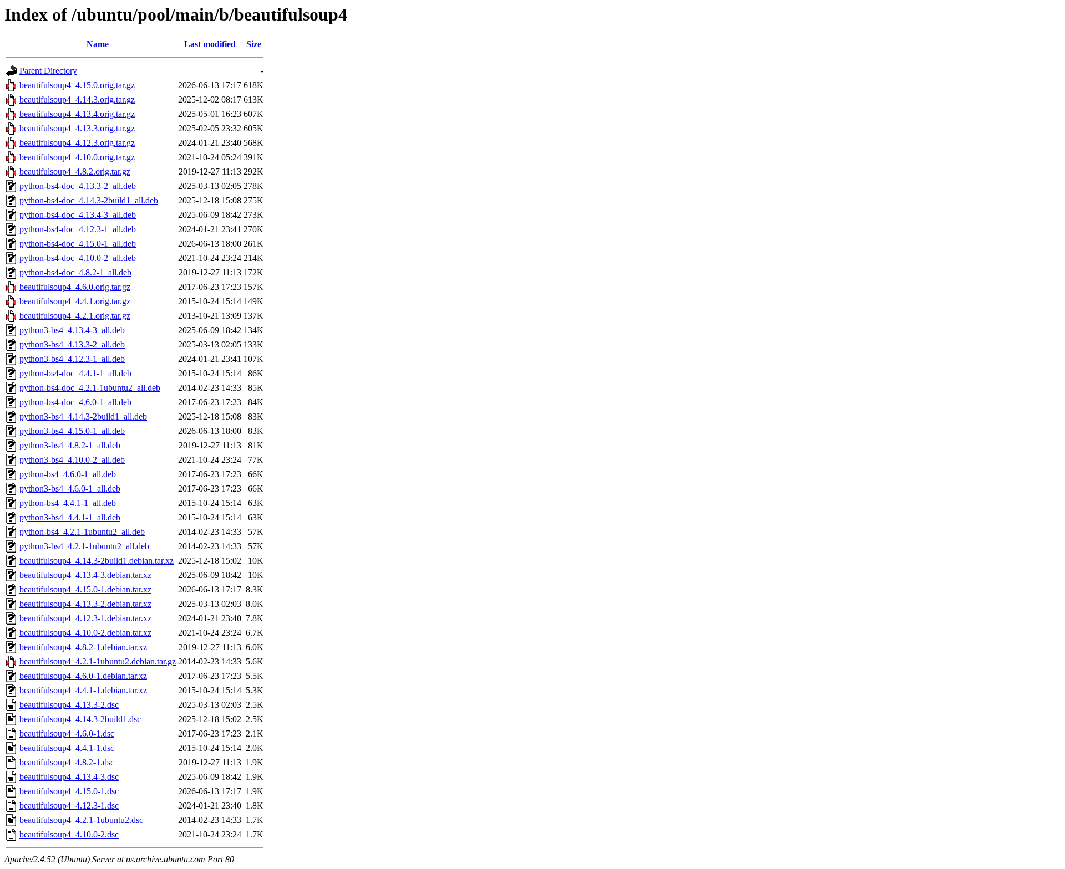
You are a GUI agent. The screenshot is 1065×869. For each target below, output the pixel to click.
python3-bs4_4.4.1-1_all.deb (69, 517)
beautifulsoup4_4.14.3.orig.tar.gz (77, 99)
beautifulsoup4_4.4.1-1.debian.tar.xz (83, 690)
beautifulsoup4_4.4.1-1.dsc (66, 748)
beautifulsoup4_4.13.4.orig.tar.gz (77, 114)
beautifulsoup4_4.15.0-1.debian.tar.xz (85, 589)
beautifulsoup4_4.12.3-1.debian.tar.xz (85, 618)
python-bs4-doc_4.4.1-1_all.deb (75, 373)
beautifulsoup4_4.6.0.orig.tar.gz (74, 287)
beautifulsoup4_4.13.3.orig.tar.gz (77, 128)
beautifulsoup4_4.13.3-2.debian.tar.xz (85, 604)
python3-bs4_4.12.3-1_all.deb (72, 359)
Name (98, 44)
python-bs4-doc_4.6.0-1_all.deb (75, 402)
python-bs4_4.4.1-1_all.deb (67, 503)
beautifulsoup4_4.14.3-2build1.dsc (80, 719)
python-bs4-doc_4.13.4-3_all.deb (77, 214)
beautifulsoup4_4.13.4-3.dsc (69, 776)
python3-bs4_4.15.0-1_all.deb (72, 431)
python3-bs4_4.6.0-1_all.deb (69, 488)
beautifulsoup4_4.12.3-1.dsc (69, 805)
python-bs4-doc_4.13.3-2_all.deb (77, 186)
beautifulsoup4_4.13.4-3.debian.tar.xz (85, 575)
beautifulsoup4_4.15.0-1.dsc (69, 791)
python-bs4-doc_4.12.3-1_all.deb (77, 229)
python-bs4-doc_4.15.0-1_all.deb (77, 243)
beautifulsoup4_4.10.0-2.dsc (69, 834)
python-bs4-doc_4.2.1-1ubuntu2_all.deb (89, 387)
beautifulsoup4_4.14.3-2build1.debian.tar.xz (96, 560)
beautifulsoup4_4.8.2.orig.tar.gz (74, 171)
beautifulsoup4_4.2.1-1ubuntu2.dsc (81, 820)
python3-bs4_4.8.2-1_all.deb (69, 445)
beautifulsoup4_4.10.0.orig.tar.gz (77, 157)
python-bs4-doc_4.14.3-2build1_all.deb (88, 200)
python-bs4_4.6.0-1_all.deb (67, 474)
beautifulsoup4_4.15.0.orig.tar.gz (77, 85)
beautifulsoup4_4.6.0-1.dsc (66, 733)
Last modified (210, 44)
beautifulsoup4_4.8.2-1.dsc (66, 762)
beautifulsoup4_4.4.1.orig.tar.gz (74, 301)
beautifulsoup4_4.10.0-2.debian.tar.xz (85, 632)
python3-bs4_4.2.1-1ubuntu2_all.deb (84, 546)
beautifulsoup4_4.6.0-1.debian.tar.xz (83, 676)
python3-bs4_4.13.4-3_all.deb (72, 330)
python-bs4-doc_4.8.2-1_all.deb (75, 272)
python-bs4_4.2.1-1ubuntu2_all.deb (82, 531)
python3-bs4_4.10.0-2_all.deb (72, 459)
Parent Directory (48, 70)
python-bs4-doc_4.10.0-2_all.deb (77, 258)
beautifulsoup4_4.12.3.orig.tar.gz (77, 142)
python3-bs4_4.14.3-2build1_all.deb (83, 416)
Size (253, 44)
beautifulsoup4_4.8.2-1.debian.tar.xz (83, 647)
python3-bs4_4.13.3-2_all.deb (72, 344)
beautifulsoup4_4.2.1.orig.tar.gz (74, 315)
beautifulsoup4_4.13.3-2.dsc (69, 704)
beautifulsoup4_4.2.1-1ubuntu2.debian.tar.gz (97, 661)
